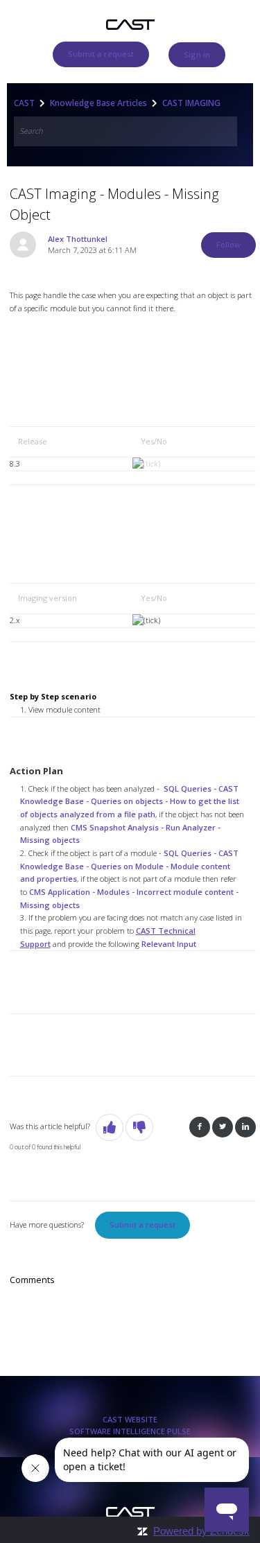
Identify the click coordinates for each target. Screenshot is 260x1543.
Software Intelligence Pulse (130, 1431)
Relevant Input (168, 944)
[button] (109, 1127)
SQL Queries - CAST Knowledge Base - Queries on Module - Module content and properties (129, 866)
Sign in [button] (197, 54)
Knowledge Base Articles (98, 103)
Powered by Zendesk (201, 1531)
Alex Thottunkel (77, 239)
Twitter (222, 1127)
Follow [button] (228, 244)
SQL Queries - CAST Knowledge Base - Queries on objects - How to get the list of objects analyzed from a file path (129, 801)
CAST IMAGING (191, 103)
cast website (130, 1419)
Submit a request (101, 54)
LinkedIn (245, 1127)
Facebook (199, 1127)
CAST (24, 103)
